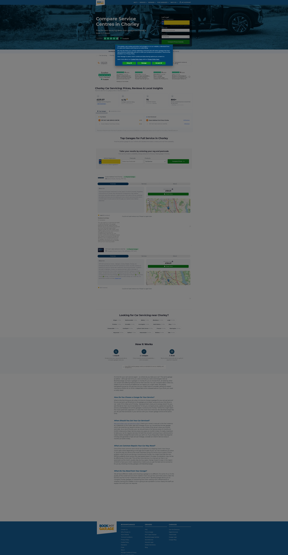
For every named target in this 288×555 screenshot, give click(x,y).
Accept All (159, 63)
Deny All (129, 63)
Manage (143, 63)
